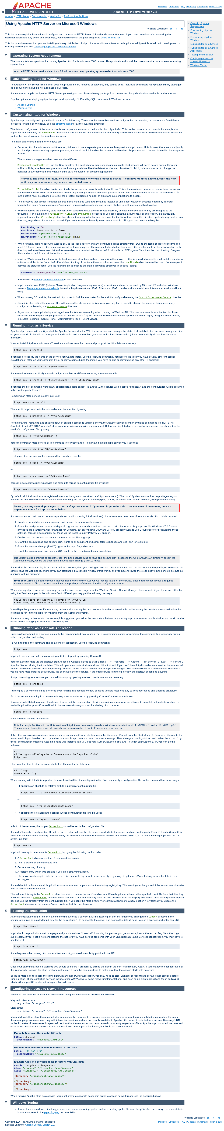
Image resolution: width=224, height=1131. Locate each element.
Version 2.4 (55, 16)
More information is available (43, 288)
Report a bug (215, 6)
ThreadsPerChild (28, 189)
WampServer (25, 108)
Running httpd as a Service (204, 44)
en (171, 28)
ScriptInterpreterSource (155, 297)
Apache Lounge (26, 104)
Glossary (191, 6)
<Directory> (48, 217)
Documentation (39, 16)
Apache (9, 16)
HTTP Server (22, 16)
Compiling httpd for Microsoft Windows (55, 46)
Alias (68, 213)
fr (176, 28)
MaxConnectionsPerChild (33, 165)
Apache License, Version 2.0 (39, 1124)
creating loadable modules (49, 279)
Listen (153, 916)
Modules (162, 6)
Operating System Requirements (199, 25)
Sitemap (202, 6)
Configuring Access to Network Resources (201, 60)
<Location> (57, 213)
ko (182, 28)
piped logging (51, 1112)
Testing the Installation (201, 54)
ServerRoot (56, 826)
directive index (64, 123)
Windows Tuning (198, 65)
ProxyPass (84, 213)
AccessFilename (57, 306)
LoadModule (132, 262)
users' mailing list (110, 37)
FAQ (183, 6)
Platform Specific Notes (76, 16)
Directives (174, 6)
